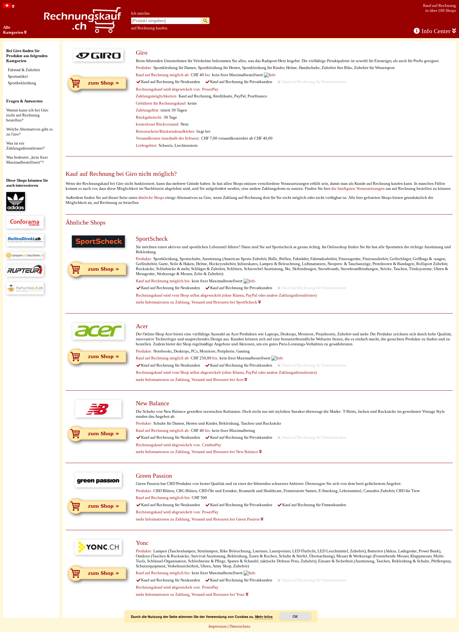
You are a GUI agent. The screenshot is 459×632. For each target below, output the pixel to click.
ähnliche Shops (151, 197)
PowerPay (210, 89)
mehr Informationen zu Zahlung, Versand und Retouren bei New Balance (197, 451)
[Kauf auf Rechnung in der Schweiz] (8, 6)
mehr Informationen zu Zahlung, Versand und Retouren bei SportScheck (197, 302)
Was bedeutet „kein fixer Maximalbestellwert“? (27, 160)
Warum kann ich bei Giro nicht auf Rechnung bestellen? (27, 115)
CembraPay (211, 444)
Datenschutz (240, 626)
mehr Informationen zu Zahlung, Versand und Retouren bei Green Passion (198, 519)
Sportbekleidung (22, 83)
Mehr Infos (264, 616)
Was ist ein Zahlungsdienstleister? (25, 146)
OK (295, 616)
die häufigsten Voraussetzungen (358, 188)
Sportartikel (18, 76)
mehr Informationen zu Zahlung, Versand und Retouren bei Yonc (191, 594)
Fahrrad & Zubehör (24, 69)
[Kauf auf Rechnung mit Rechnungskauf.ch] (82, 32)
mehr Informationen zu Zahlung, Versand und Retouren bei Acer (190, 379)
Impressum (218, 626)
